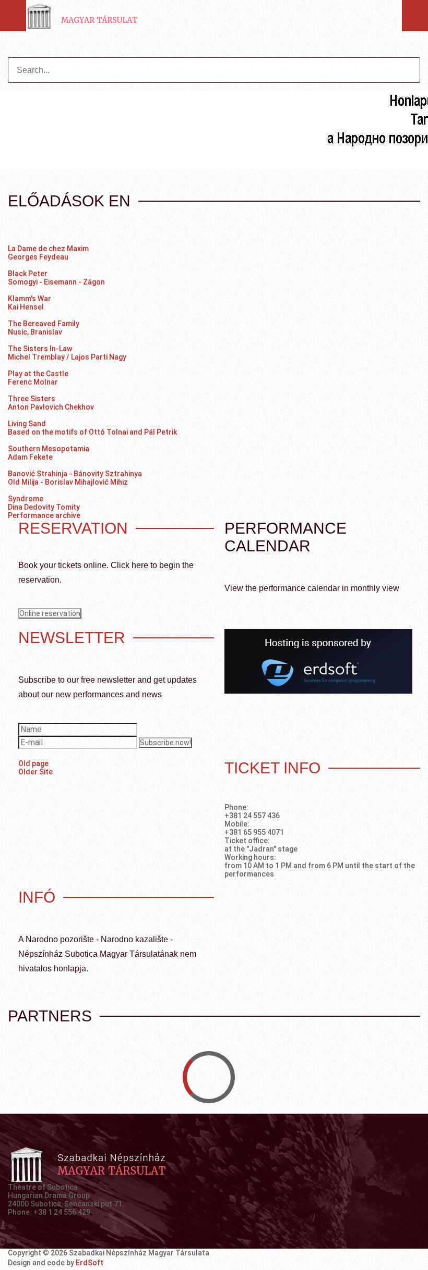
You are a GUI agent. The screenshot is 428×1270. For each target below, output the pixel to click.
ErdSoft (90, 1263)
